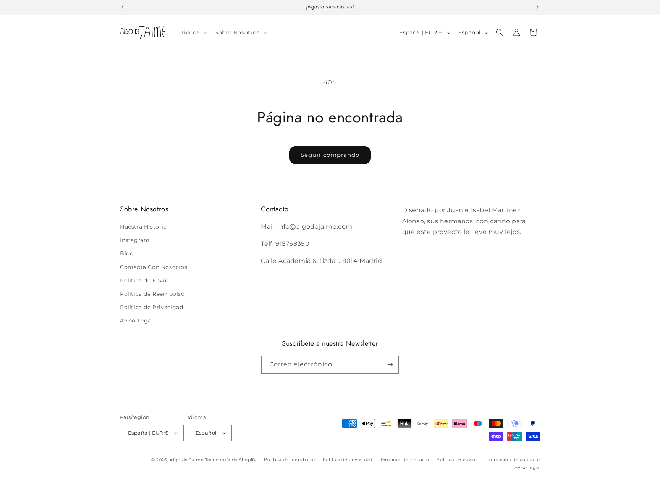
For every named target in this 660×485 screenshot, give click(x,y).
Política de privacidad (347, 459)
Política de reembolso (289, 459)
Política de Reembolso (152, 293)
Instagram (134, 240)
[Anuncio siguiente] (537, 7)
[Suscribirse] (390, 365)
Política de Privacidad (151, 307)
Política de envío (456, 459)
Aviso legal (527, 467)
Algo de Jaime (187, 459)
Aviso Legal (136, 320)
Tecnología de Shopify (231, 459)
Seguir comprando (330, 154)
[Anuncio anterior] (122, 7)
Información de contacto (511, 459)
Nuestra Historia (143, 226)
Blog (127, 253)
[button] (193, 32)
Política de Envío (144, 280)
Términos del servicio (404, 459)
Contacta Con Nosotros (154, 267)
